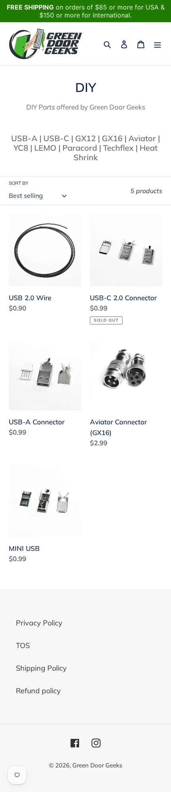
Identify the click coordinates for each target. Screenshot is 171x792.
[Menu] (157, 44)
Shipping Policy (41, 668)
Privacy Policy (39, 622)
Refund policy (38, 690)
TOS (23, 645)
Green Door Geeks (97, 765)
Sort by (18, 183)
